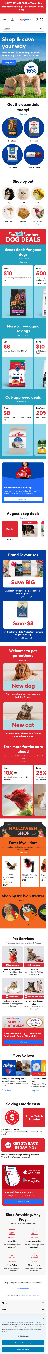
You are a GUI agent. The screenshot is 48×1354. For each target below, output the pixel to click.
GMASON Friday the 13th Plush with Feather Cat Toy (29, 877)
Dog (8, 203)
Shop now (23, 114)
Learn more (23, 660)
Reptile (23, 221)
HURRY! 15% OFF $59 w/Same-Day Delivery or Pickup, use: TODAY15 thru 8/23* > (23, 7)
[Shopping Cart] (41, 19)
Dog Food (29, 539)
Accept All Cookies (23, 1349)
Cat (23, 203)
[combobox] (23, 28)
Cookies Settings (23, 1336)
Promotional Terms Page (31, 1295)
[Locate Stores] (36, 19)
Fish (37, 203)
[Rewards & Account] (12, 19)
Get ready (23, 900)
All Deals (10, 539)
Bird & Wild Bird (37, 222)
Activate (23, 761)
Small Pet (9, 221)
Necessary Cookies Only (23, 1343)
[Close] (43, 1318)
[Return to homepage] (25, 19)
